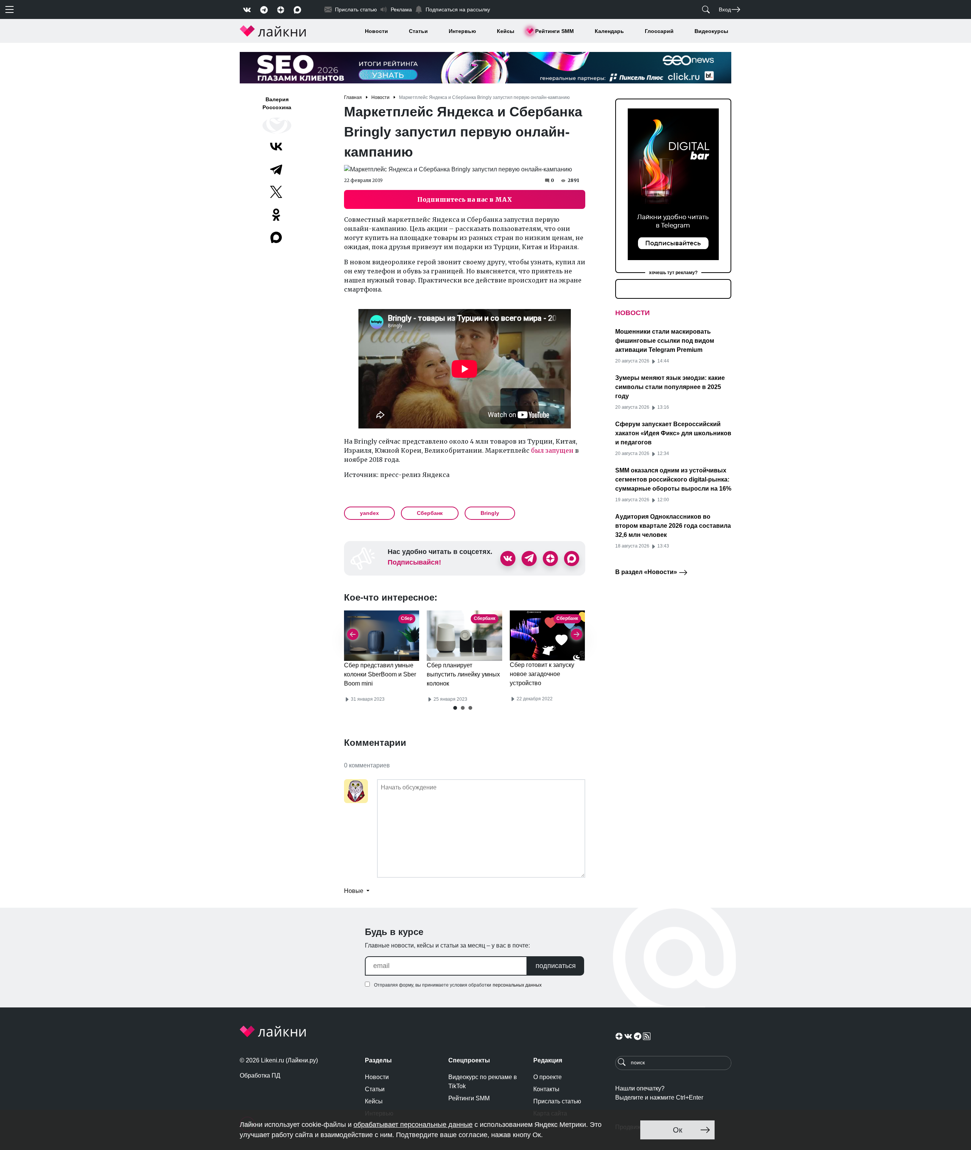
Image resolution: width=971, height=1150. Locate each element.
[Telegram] (276, 169)
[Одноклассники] (276, 215)
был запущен (552, 450)
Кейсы (505, 31)
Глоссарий (659, 31)
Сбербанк (430, 513)
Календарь (609, 31)
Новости (376, 31)
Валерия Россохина (276, 103)
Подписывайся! (414, 562)
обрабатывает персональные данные (413, 1124)
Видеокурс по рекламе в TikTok (482, 1081)
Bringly (490, 513)
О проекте (547, 1077)
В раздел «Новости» (647, 572)
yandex (369, 513)
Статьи (418, 31)
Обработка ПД (260, 1075)
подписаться (556, 966)
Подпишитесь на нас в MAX (464, 199)
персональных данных (517, 985)
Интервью (462, 31)
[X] (276, 192)
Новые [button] (354, 891)
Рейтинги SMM (554, 31)
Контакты (546, 1089)
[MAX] (277, 237)
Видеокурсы (711, 31)
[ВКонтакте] (276, 146)
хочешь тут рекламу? (673, 272)
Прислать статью (557, 1101)
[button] (455, 708)
